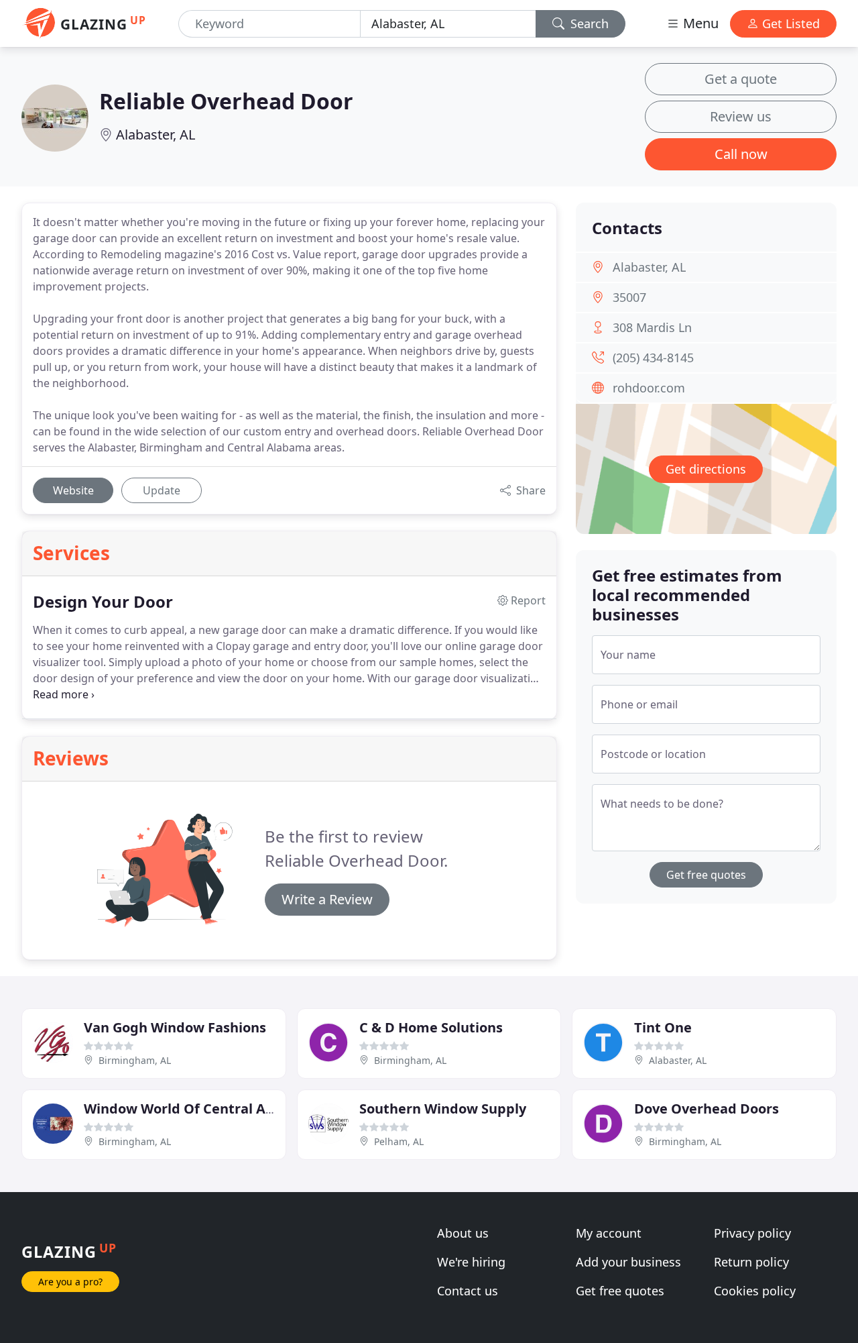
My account (608, 1233)
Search (588, 23)
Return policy (751, 1262)
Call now (741, 154)
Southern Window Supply (442, 1108)
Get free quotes (706, 874)
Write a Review (327, 899)
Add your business (628, 1262)
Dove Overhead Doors (706, 1108)
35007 (629, 297)
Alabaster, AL (155, 134)
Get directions (706, 469)
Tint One (663, 1027)
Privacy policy (752, 1233)
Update (161, 490)
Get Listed (789, 23)
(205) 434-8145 (653, 358)
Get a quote (740, 79)
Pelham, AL (399, 1141)
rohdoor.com (649, 388)
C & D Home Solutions (431, 1027)
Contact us (467, 1291)
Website (73, 490)
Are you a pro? (70, 1281)
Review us (741, 116)
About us (463, 1233)
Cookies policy (755, 1291)
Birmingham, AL (135, 1060)
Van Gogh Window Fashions (175, 1027)
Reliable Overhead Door (226, 101)
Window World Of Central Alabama (200, 1108)
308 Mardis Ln (652, 327)
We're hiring (471, 1262)
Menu (699, 23)
